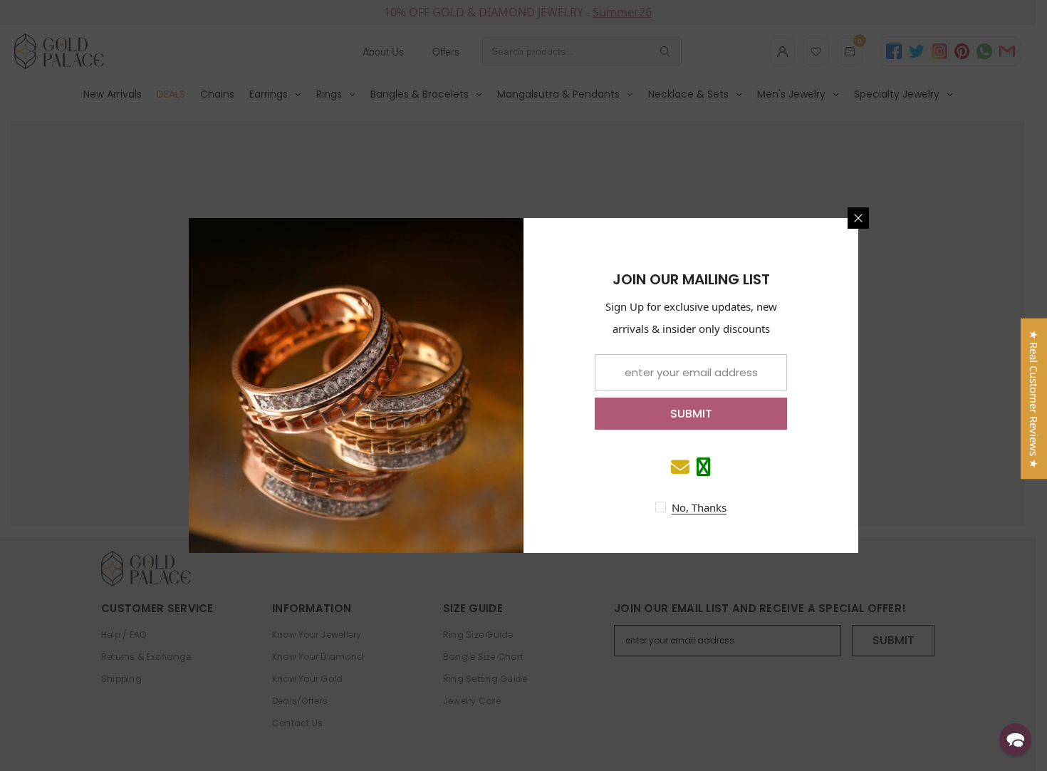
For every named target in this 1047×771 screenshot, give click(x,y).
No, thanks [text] (699, 507)
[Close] (858, 218)
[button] (1015, 739)
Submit (691, 413)
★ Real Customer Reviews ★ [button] (1034, 399)
